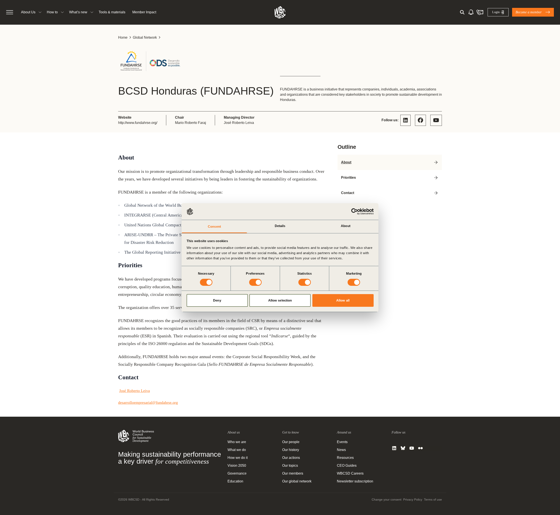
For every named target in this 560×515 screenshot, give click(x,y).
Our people (290, 442)
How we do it (238, 458)
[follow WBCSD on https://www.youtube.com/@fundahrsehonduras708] (436, 120)
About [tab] (345, 226)
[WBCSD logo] (280, 12)
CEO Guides (347, 465)
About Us (28, 12)
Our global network (297, 481)
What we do (237, 450)
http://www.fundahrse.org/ (137, 123)
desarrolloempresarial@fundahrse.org (148, 402)
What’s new (78, 12)
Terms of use (433, 499)
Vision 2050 (237, 465)
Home (123, 37)
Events (342, 442)
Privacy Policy (412, 499)
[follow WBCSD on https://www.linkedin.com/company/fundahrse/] (405, 120)
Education (235, 481)
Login (496, 12)
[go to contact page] (479, 12)
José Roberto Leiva (134, 390)
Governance (237, 473)
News (341, 450)
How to (52, 12)
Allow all (343, 300)
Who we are (237, 442)
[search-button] (462, 12)
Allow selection (280, 300)
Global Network (145, 37)
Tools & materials (112, 12)
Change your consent (386, 499)
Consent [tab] (214, 226)
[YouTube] (411, 448)
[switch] (255, 282)
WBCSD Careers (350, 473)
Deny (217, 300)
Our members (292, 473)
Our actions (291, 458)
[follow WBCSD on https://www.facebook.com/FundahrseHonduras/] (420, 120)
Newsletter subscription (355, 481)
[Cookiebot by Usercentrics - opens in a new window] (354, 211)
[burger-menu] (9, 12)
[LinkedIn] (394, 448)
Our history (290, 450)
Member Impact (144, 12)
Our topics (290, 465)
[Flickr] (420, 448)
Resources (345, 458)
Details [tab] (280, 226)
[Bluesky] (403, 448)
